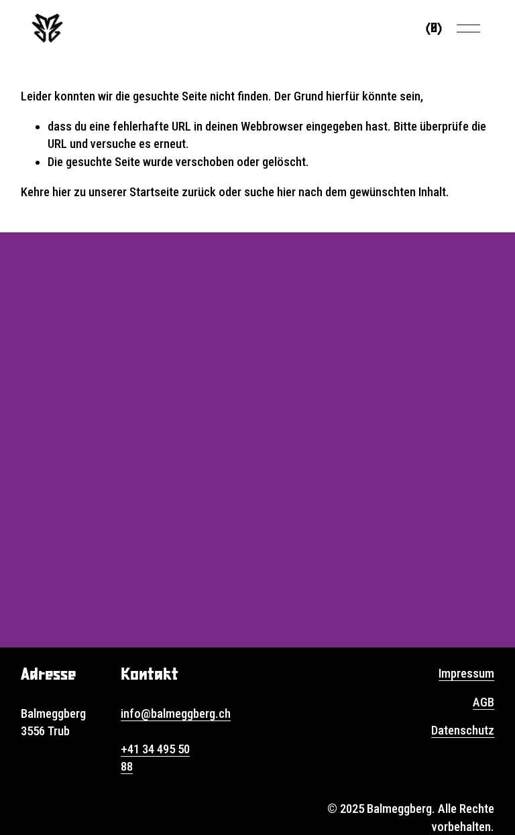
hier (61, 192)
